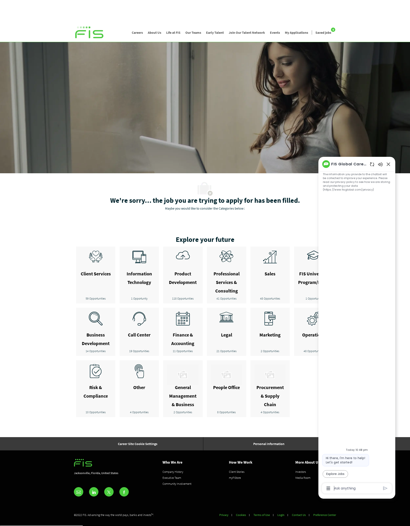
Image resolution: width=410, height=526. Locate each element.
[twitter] (109, 492)
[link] (89, 33)
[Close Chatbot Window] (388, 164)
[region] (356, 326)
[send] (385, 488)
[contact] (78, 492)
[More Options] (328, 488)
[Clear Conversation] (372, 164)
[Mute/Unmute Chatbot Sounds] (380, 164)
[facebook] (124, 492)
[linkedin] (93, 492)
